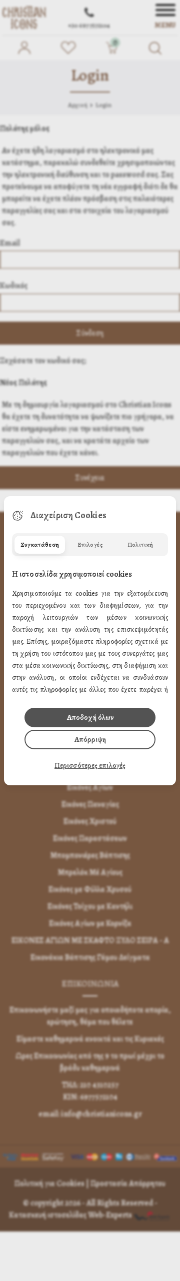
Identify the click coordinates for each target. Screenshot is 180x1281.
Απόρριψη (90, 739)
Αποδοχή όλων (90, 717)
